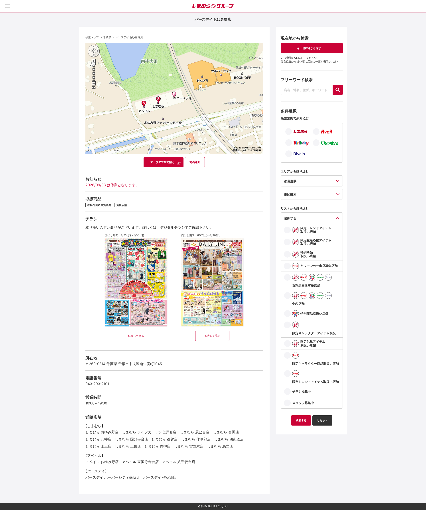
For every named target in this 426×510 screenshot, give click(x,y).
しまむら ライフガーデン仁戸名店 (149, 432)
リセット (322, 420)
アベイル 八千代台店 (178, 462)
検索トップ (92, 37)
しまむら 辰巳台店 (194, 432)
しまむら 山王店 (98, 446)
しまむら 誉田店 (226, 432)
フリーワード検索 (297, 79)
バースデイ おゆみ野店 (129, 37)
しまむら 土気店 (128, 446)
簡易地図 (194, 162)
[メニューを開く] (8, 6)
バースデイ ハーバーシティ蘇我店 (112, 477)
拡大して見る (136, 336)
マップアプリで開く (162, 162)
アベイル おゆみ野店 (101, 462)
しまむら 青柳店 (157, 446)
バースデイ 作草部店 (159, 477)
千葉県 (107, 37)
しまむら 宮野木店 (188, 446)
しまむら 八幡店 (98, 439)
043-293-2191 (97, 384)
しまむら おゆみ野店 (101, 432)
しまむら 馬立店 (220, 446)
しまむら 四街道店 (229, 439)
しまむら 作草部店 (196, 439)
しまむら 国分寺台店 (131, 439)
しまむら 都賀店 (165, 439)
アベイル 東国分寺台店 (140, 462)
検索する (301, 420)
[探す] (338, 90)
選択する (290, 218)
